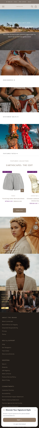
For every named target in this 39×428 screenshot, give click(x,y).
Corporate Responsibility (10, 328)
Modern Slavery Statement (10, 400)
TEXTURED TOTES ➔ (10, 153)
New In (4, 364)
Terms (4, 334)
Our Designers (6, 347)
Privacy (4, 331)
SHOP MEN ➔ (10, 286)
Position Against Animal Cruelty (12, 403)
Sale (15, 1)
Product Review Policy (9, 377)
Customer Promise (8, 390)
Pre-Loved (22, 1)
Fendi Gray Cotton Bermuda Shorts (13, 198)
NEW (9, 1)
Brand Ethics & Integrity (10, 324)
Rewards (4, 367)
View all (19, 210)
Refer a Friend (6, 373)
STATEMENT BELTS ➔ (11, 117)
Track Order (5, 351)
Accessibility (6, 393)
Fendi (13, 195)
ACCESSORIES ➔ (9, 80)
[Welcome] (19, 301)
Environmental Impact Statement (13, 396)
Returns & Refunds (8, 354)
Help (29, 1)
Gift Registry (6, 370)
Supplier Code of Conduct (10, 406)
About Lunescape (7, 321)
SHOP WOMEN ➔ (11, 249)
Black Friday (6, 380)
